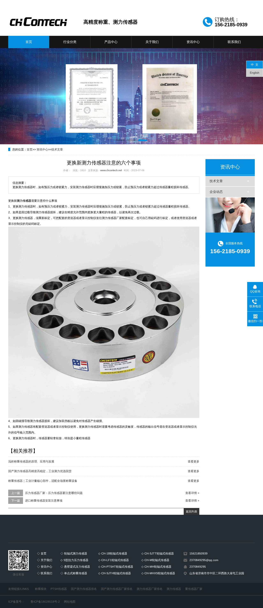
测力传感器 (174, 589)
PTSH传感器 (59, 589)
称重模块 (40, 589)
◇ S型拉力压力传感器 (74, 560)
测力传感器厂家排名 (150, 589)
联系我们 (234, 42)
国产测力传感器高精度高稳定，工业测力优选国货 (40, 471)
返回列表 (191, 511)
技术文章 (57, 149)
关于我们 (152, 42)
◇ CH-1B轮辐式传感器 (112, 553)
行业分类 (69, 42)
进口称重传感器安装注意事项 (43, 500)
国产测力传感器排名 (84, 589)
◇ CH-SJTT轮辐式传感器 (157, 553)
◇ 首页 (41, 553)
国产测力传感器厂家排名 (117, 589)
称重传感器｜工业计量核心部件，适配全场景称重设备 (42, 480)
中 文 (254, 64)
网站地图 (69, 601)
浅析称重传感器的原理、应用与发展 (31, 461)
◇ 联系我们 (44, 573)
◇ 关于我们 (44, 560)
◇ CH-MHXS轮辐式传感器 (158, 573)
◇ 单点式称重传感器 (73, 573)
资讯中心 (193, 42)
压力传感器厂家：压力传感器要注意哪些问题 (54, 493)
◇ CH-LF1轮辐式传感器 (113, 560)
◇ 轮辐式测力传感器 (73, 553)
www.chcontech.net (111, 170)
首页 (28, 42)
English (254, 72)
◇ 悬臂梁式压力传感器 (75, 566)
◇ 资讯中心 (44, 566)
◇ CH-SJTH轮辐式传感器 (114, 573)
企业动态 (216, 191)
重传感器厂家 (193, 589)
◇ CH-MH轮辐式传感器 (156, 566)
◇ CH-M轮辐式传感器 (155, 560)
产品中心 (111, 42)
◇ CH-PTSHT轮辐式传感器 (115, 566)
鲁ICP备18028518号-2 (45, 601)
